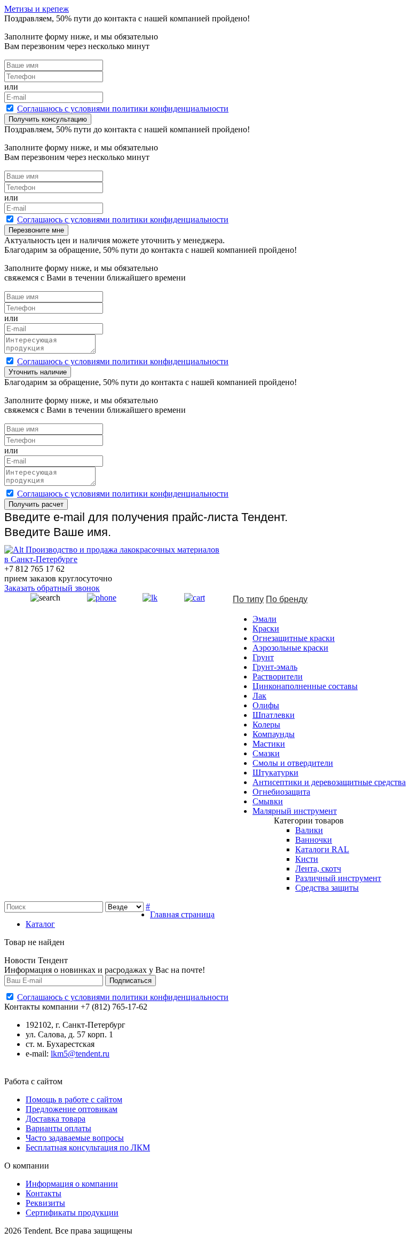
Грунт (263, 657)
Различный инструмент (338, 878)
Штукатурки (275, 772)
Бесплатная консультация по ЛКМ (88, 1147)
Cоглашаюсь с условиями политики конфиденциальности (122, 108)
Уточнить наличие (38, 372)
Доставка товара (55, 1118)
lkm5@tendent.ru (80, 1053)
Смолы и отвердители (293, 762)
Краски (266, 628)
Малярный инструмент (295, 810)
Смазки (266, 753)
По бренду (287, 599)
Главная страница (182, 914)
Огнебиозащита (281, 791)
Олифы (266, 705)
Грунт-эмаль (275, 666)
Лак (259, 695)
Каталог (40, 924)
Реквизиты (45, 1202)
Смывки (268, 801)
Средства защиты (327, 887)
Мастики (269, 743)
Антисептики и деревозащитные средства (329, 782)
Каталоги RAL (322, 849)
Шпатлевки (274, 714)
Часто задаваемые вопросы (75, 1137)
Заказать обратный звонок (52, 588)
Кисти (306, 858)
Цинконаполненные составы (305, 686)
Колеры (266, 724)
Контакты (43, 1193)
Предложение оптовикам (71, 1109)
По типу (248, 599)
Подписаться (130, 981)
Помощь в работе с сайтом (74, 1099)
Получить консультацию (48, 119)
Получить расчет (36, 504)
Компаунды (274, 734)
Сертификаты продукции (72, 1212)
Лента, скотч (318, 868)
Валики (309, 830)
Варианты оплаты (58, 1128)
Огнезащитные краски (294, 638)
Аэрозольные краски (290, 647)
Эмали (265, 618)
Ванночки (313, 839)
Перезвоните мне (36, 230)
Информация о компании (72, 1183)
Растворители (278, 676)
